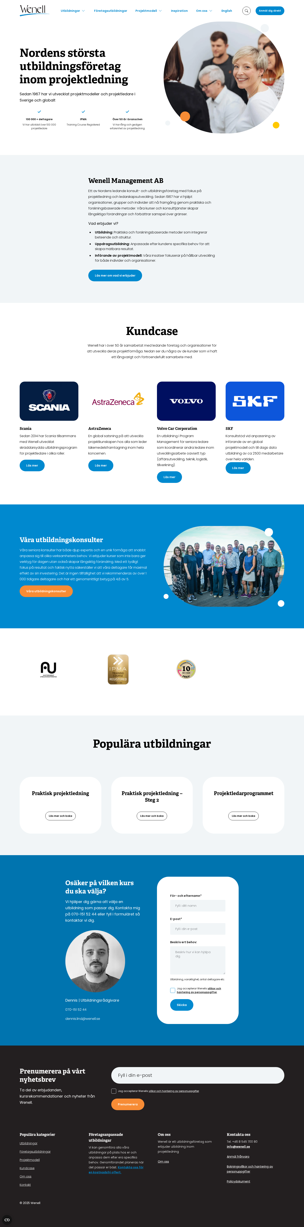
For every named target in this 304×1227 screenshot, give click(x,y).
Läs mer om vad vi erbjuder (115, 275)
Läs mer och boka (60, 816)
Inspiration (179, 11)
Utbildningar (70, 11)
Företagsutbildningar (110, 11)
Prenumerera (128, 1104)
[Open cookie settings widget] (7, 1220)
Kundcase (27, 1168)
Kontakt (25, 1185)
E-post (176, 919)
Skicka (182, 1005)
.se (248, 1147)
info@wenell (236, 1147)
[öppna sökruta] (246, 11)
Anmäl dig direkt (270, 10)
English (226, 11)
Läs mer (32, 465)
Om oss (201, 11)
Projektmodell (146, 11)
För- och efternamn (186, 896)
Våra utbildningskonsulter (46, 591)
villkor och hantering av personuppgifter (199, 990)
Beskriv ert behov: (183, 942)
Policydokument (238, 1181)
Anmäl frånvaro (238, 1156)
